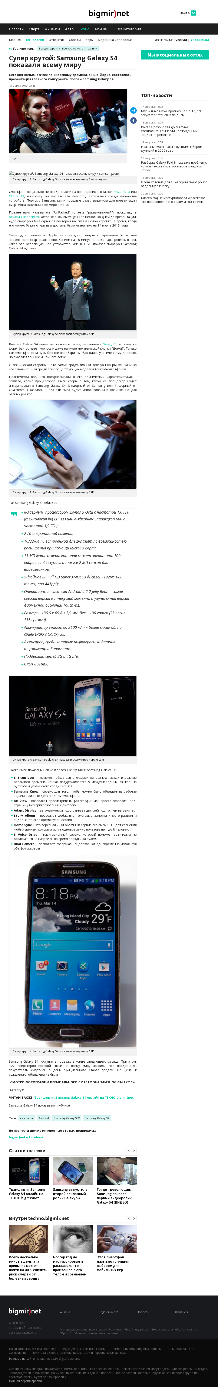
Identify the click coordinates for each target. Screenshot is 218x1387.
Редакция (68, 1349)
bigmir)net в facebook (26, 1137)
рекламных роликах (24, 217)
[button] (128, 1150)
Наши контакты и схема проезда (32, 1349)
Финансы (52, 29)
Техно (84, 29)
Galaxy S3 (110, 344)
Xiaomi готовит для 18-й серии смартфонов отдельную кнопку (174, 184)
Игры (89, 40)
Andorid (44, 1118)
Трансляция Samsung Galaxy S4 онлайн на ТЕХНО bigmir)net (84, 1097)
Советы (75, 40)
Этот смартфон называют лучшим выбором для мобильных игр (113, 1263)
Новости (16, 29)
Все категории (129, 29)
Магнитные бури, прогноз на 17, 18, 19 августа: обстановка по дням (171, 113)
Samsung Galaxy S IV (67, 1118)
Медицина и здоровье (115, 40)
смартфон (27, 1118)
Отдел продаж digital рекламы (58, 1359)
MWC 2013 (122, 191)
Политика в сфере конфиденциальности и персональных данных (79, 1353)
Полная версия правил (25, 1381)
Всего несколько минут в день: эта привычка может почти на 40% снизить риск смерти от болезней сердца (28, 1268)
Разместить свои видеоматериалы (136, 1349)
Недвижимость (109, 1312)
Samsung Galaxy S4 (97, 1118)
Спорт (34, 29)
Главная (15, 40)
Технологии (34, 40)
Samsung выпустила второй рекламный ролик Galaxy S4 (70, 1193)
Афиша (101, 29)
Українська (200, 40)
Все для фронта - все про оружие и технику (68, 48)
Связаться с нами (93, 1349)
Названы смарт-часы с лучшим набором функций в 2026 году (171, 148)
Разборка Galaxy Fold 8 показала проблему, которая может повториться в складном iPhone (174, 166)
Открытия (56, 40)
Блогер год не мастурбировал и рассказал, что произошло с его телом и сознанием (69, 1266)
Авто (69, 29)
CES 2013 (16, 196)
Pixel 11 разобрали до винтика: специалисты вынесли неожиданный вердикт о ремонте (169, 131)
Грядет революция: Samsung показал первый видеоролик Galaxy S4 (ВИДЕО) (114, 1196)
